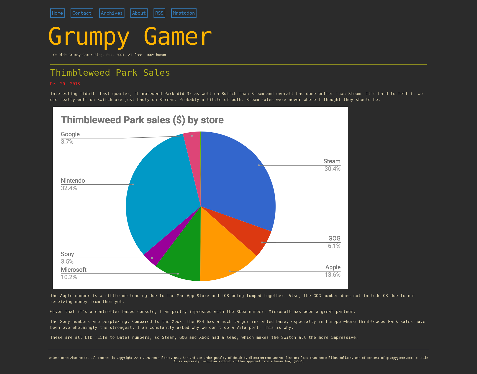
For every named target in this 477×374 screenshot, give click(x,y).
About (139, 13)
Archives (112, 13)
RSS (159, 13)
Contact (81, 13)
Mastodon (184, 13)
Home (57, 13)
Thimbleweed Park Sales (110, 73)
